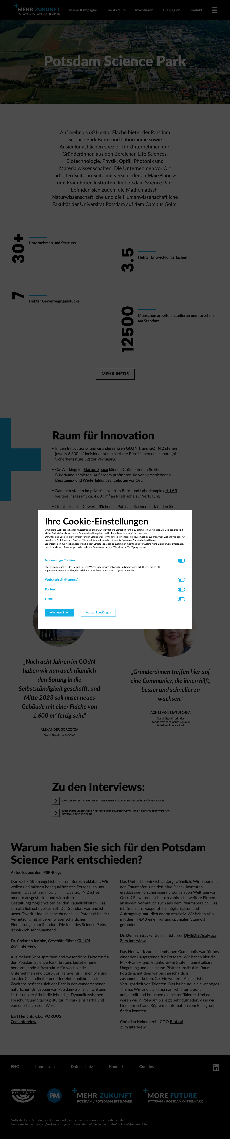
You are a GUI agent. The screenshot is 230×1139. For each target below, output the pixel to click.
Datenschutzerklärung (144, 540)
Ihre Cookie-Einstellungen (96, 521)
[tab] (111, 560)
